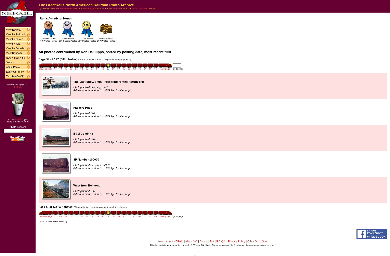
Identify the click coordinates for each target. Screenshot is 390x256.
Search (10, 62)
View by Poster (14, 39)
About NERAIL (174, 241)
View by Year (13, 44)
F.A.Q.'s (221, 241)
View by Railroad (15, 34)
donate (18, 119)
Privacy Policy (236, 241)
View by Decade (15, 48)
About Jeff (191, 241)
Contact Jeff (207, 241)
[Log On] (18, 87)
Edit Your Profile (15, 72)
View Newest (13, 30)
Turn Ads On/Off (14, 76)
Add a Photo (13, 67)
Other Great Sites (257, 241)
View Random (14, 53)
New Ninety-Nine (15, 58)
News (160, 241)
